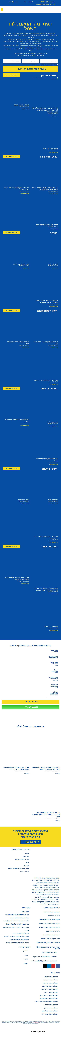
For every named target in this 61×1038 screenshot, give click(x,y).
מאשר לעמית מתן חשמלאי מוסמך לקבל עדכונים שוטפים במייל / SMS (45, 64)
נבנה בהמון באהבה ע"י (38, 1032)
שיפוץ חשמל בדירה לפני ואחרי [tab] (54, 664)
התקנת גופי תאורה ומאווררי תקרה (49, 927)
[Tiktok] (45, 966)
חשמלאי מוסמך (36, 1022)
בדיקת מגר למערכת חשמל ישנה (47, 225)
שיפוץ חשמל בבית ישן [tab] (54, 651)
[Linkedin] (49, 966)
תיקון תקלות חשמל (54, 916)
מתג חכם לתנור (52, 264)
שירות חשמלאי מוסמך (52, 908)
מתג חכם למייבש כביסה (21, 264)
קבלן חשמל (26, 908)
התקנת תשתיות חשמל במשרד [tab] (53, 657)
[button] (2, 9)
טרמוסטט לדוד (53, 500)
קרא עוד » (57, 773)
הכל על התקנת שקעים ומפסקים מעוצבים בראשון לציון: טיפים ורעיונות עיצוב (46, 814)
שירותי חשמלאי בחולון (50, 148)
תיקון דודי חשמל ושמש (53, 931)
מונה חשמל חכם (23, 500)
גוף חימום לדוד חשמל (51, 626)
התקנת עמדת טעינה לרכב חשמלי (50, 919)
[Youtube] (53, 966)
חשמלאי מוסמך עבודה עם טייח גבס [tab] (54, 693)
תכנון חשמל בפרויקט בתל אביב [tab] (54, 686)
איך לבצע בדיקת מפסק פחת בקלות (46, 380)
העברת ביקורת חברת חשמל (51, 935)
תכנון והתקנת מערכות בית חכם (50, 939)
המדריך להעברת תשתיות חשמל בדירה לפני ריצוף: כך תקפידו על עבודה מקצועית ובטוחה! (45, 110)
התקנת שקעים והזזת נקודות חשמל (49, 923)
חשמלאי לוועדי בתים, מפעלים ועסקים (48, 942)
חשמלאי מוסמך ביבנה (21, 105)
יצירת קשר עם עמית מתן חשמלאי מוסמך (48, 947)
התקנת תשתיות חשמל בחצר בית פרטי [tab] (53, 679)
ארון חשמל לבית (52, 422)
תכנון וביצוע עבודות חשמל (52, 912)
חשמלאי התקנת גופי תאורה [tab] (54, 671)
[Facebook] (58, 966)
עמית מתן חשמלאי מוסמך (21, 849)
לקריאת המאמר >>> (53, 115)
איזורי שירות (55, 973)
